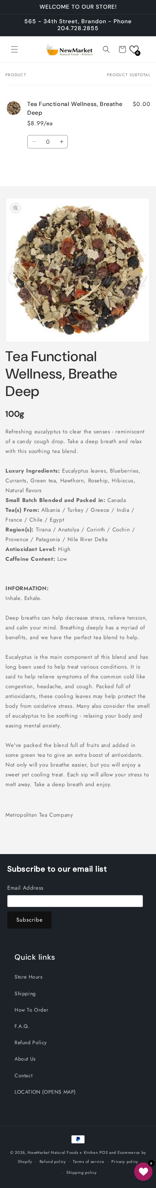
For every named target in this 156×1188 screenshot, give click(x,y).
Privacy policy (124, 1161)
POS (103, 1152)
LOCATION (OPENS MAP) (45, 1091)
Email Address (25, 888)
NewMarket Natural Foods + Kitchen (63, 1152)
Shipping (25, 993)
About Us (25, 1058)
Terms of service (88, 1161)
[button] (14, 49)
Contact (23, 1075)
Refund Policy (31, 1042)
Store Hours (29, 976)
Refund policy (53, 1161)
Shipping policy (81, 1172)
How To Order (31, 1009)
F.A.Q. (22, 1026)
